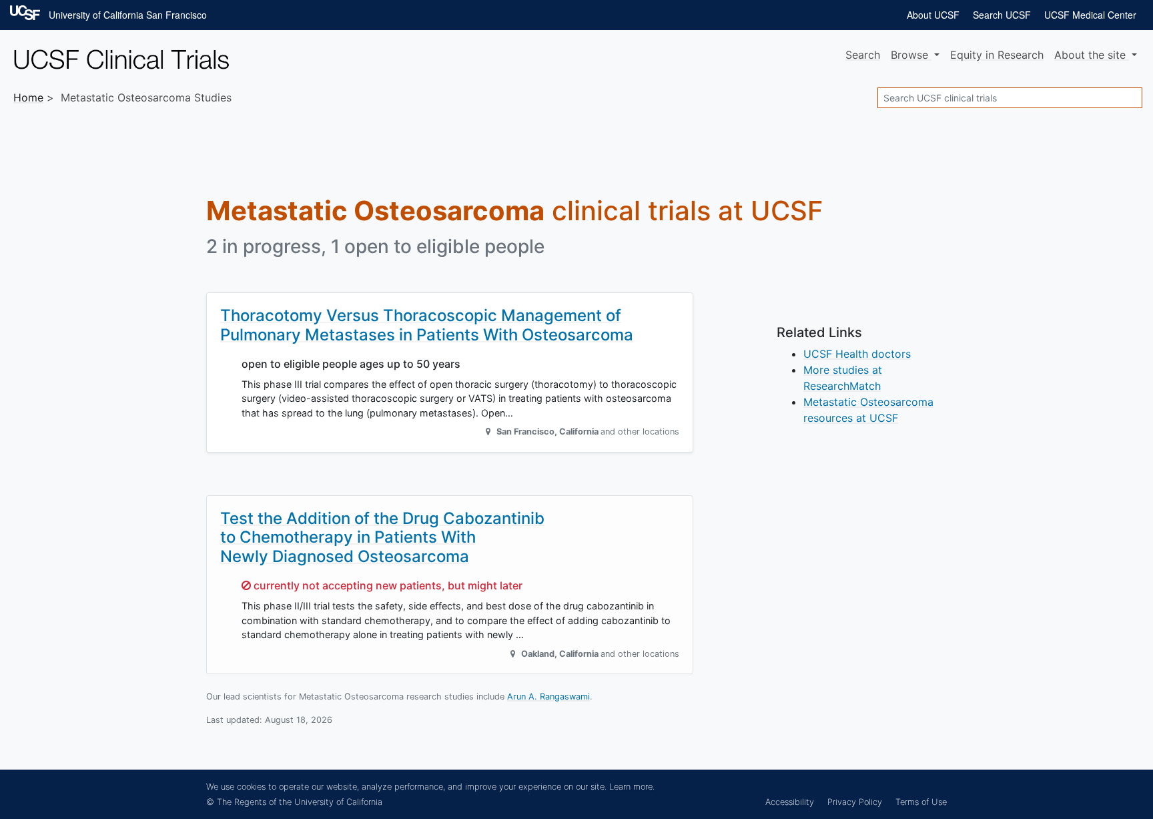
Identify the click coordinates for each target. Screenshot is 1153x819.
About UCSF (933, 14)
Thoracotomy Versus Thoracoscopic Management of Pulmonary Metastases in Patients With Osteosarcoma (426, 325)
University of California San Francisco (128, 14)
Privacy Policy (854, 802)
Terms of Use (921, 802)
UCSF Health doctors (857, 353)
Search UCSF (1002, 14)
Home (28, 97)
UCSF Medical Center (1090, 14)
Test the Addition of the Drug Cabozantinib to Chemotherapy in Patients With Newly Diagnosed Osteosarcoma (382, 538)
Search (862, 54)
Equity (997, 54)
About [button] (1090, 54)
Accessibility (789, 802)
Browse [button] (911, 54)
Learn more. (632, 787)
